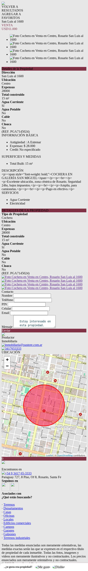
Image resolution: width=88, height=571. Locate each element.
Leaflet (49, 455)
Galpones (9, 534)
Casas (7, 512)
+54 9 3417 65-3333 (18, 473)
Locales (8, 519)
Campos (8, 526)
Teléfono (7, 300)
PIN (4, 304)
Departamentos (13, 508)
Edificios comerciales (17, 523)
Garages (8, 530)
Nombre (7, 295)
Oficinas (8, 515)
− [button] (7, 366)
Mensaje (7, 327)
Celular (6, 308)
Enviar (6, 330)
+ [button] (7, 359)
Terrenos (9, 504)
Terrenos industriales (16, 538)
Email (5, 313)
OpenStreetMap (65, 455)
